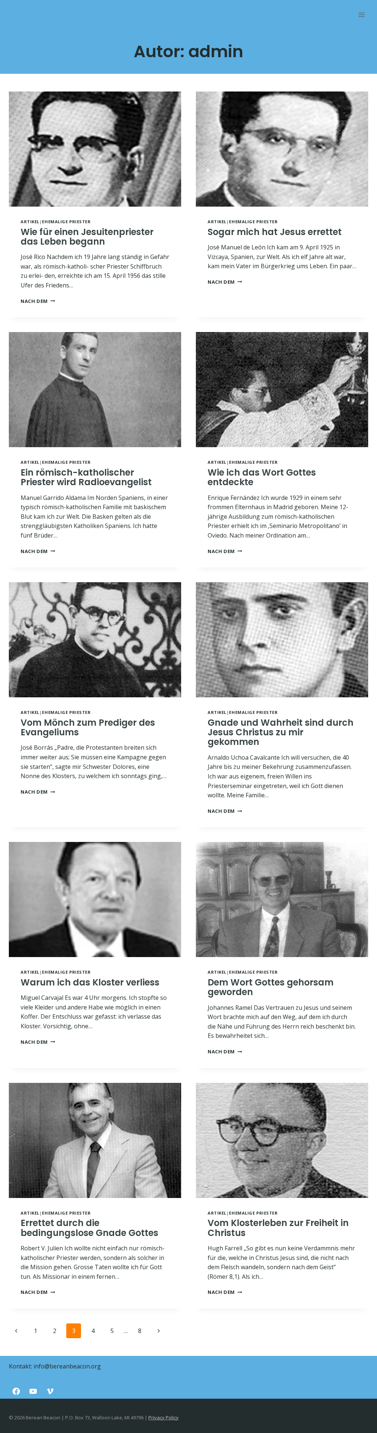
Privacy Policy (163, 1417)
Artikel (30, 221)
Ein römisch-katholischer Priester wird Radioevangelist (86, 477)
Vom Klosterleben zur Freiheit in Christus (278, 1228)
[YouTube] (33, 1391)
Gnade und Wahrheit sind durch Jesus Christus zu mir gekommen (280, 732)
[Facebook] (16, 1391)
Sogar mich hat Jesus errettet (275, 232)
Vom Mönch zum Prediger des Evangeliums (88, 727)
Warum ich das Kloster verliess (90, 982)
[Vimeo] (50, 1391)
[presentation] (95, 149)
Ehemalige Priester (66, 221)
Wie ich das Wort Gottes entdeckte (262, 477)
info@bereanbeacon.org (67, 1366)
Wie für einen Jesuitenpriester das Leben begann (87, 237)
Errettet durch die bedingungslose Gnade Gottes (89, 1228)
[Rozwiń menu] (361, 14)
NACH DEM (38, 301)
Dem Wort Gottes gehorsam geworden (271, 987)
